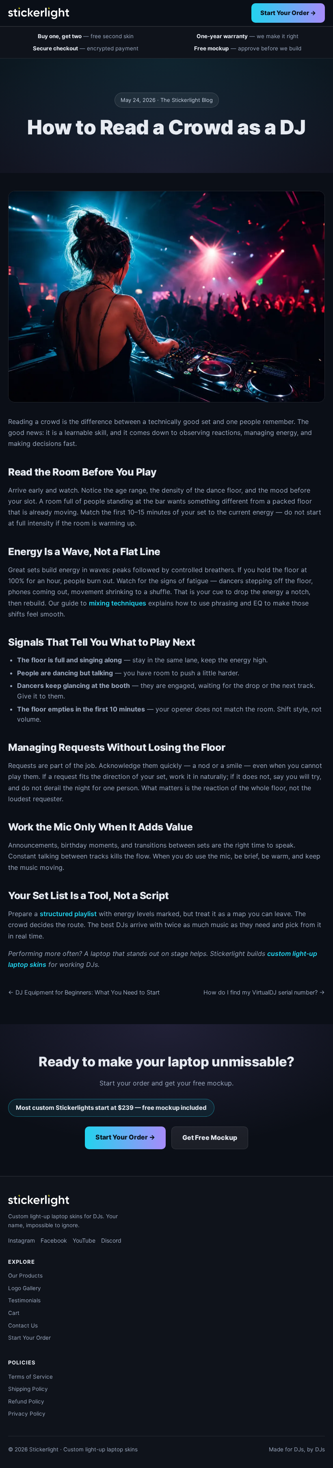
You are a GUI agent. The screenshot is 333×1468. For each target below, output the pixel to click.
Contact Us (23, 1325)
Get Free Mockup (209, 1137)
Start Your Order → (288, 13)
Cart (13, 1313)
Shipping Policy (28, 1389)
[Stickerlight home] (38, 13)
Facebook (54, 1240)
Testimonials (24, 1300)
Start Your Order (29, 1337)
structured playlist (68, 914)
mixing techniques (117, 603)
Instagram (21, 1240)
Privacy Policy (26, 1413)
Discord (111, 1240)
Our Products (25, 1275)
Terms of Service (30, 1376)
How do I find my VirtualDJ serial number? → (264, 992)
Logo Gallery (24, 1288)
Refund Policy (26, 1401)
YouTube (84, 1240)
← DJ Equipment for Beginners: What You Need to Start (84, 992)
